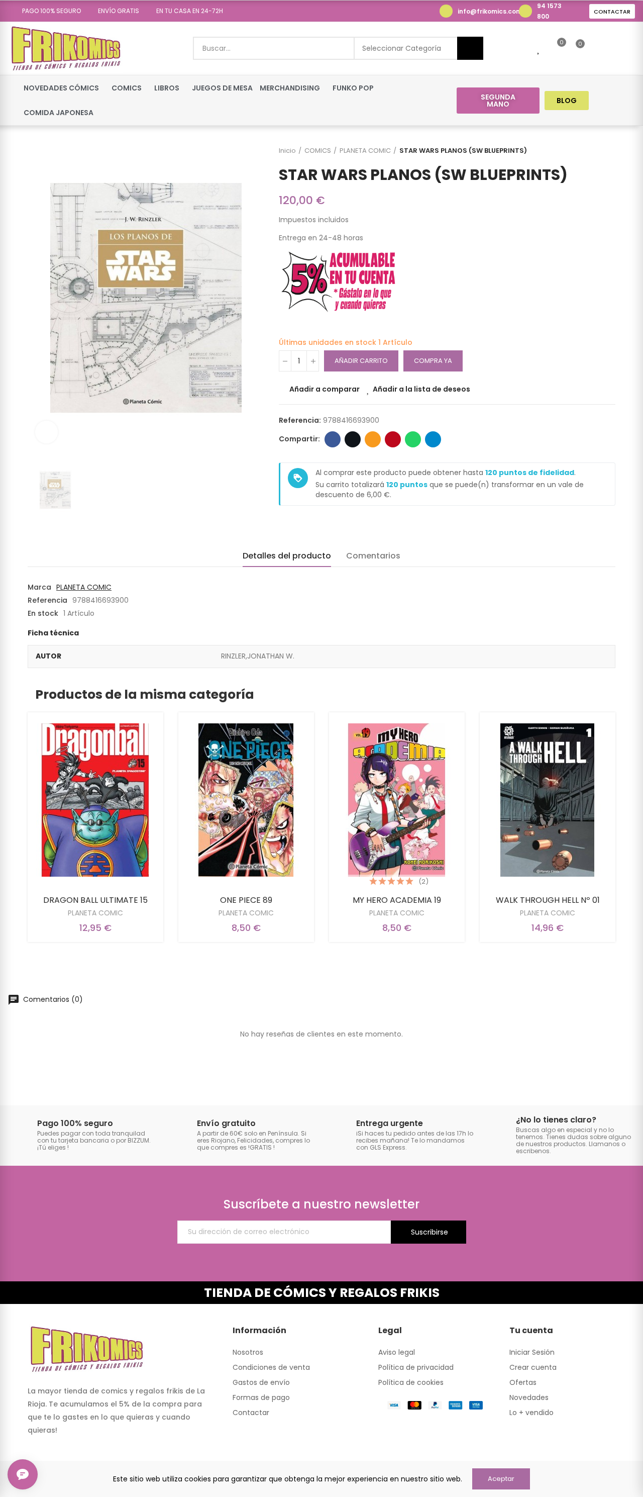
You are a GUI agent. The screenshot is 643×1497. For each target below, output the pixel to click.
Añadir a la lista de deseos (421, 389)
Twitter (353, 439)
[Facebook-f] (607, 100)
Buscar (470, 48)
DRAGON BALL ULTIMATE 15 (95, 900)
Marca (39, 587)
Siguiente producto (607, 151)
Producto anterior (582, 151)
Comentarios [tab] (373, 556)
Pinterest (393, 439)
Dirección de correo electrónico (373, 439)
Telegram (433, 439)
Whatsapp (413, 439)
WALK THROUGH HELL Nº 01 (548, 900)
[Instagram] (626, 100)
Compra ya (433, 360)
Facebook (333, 439)
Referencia (47, 600)
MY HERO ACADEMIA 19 (397, 900)
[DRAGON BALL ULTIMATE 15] (95, 800)
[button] (48, 11)
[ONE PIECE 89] (246, 800)
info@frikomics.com (490, 11)
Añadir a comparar (324, 389)
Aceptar (501, 1478)
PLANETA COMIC (84, 587)
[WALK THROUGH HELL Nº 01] (547, 800)
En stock (43, 613)
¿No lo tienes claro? (556, 1120)
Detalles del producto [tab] (287, 556)
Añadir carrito (361, 360)
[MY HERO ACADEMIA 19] (397, 800)
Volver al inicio (595, 151)
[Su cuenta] (597, 48)
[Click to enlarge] (46, 432)
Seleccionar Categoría (401, 48)
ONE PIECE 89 (246, 900)
